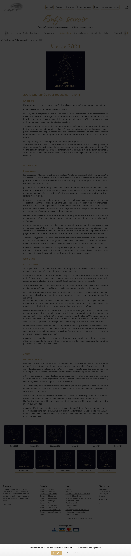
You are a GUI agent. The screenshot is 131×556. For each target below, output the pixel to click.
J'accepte (56, 553)
